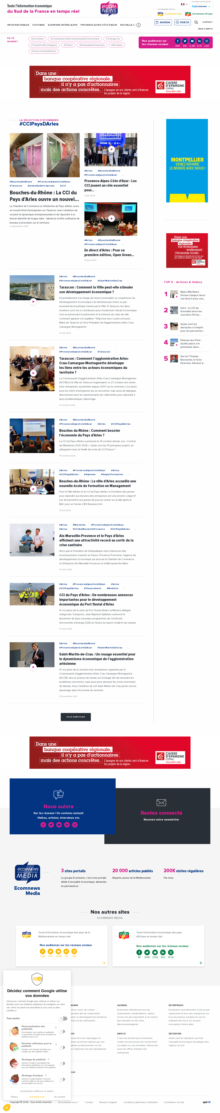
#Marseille (79, 525)
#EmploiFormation (112, 474)
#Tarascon (16, 186)
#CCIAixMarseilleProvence (89, 529)
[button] (139, 25)
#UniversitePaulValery (43, 51)
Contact (89, 1102)
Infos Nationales (18, 25)
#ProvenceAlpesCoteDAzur (54, 182)
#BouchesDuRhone (21, 182)
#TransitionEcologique (44, 45)
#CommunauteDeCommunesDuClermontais (75, 39)
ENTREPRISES (176, 1005)
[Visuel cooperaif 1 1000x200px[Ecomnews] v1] (110, 82)
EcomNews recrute (174, 1102)
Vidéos (184, 22)
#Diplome (90, 474)
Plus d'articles (76, 717)
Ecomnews (199, 6)
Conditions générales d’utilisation (141, 1102)
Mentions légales (108, 1102)
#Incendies (37, 39)
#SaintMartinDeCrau (110, 281)
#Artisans (116, 45)
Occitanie (38, 25)
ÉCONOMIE (72, 1005)
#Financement (92, 588)
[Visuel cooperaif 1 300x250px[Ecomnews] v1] (187, 250)
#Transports (113, 39)
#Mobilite (112, 588)
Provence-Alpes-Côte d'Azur (99, 25)
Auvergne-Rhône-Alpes (62, 25)
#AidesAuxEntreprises (92, 45)
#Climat (68, 45)
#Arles (88, 171)
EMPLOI (121, 1034)
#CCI (63, 186)
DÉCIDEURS (175, 1034)
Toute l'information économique (43, 9)
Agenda (165, 22)
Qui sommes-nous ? (68, 1102)
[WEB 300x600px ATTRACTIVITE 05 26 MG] (187, 160)
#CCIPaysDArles (120, 424)
